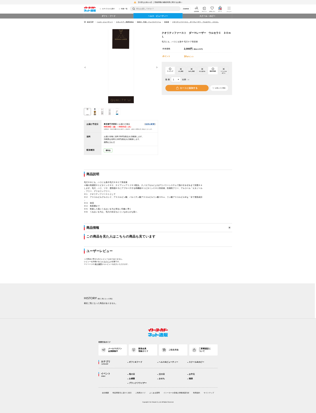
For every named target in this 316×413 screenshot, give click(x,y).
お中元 (192, 374)
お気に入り (212, 11)
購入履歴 (98, 264)
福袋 (191, 378)
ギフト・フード (109, 16)
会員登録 (196, 11)
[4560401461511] (94, 111)
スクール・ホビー (207, 16)
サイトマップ (209, 393)
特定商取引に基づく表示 (122, 393)
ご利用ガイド (140, 393)
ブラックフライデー (138, 383)
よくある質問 (154, 393)
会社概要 (105, 393)
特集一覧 (124, 9)
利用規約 (196, 393)
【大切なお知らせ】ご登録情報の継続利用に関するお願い (159, 2)
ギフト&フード (135, 362)
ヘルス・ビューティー (158, 16)
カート (220, 11)
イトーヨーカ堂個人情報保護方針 (176, 393)
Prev (84, 67)
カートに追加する (189, 88)
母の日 (132, 374)
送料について (109, 142)
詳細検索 (186, 9)
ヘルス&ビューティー (168, 362)
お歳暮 (132, 378)
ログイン (204, 11)
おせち (162, 378)
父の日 (162, 374)
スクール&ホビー (196, 362)
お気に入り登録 (220, 88)
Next (158, 67)
